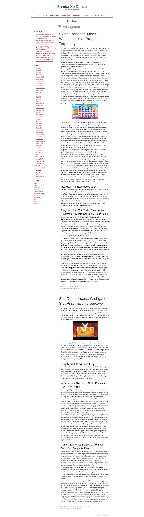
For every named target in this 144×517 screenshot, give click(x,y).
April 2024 (38, 125)
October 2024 (39, 112)
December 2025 (40, 81)
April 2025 (38, 99)
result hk (36, 189)
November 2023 (40, 136)
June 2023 (38, 148)
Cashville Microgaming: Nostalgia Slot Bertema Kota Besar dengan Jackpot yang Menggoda (45, 42)
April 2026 (38, 72)
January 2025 (39, 105)
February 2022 (40, 176)
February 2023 (40, 156)
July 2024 (38, 119)
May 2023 (38, 150)
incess (63, 508)
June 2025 (38, 94)
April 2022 (38, 172)
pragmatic (69, 288)
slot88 (35, 201)
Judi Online (54, 15)
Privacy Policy (100, 15)
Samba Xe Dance (72, 6)
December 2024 (40, 108)
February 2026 (40, 77)
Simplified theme (108, 515)
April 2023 (38, 152)
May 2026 (38, 70)
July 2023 (38, 145)
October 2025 (39, 86)
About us (76, 15)
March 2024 (39, 128)
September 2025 (40, 88)
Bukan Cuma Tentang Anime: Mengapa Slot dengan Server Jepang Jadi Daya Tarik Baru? (46, 47)
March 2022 (39, 174)
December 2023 (40, 134)
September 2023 (40, 141)
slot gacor (37, 197)
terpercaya (78, 288)
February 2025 (40, 103)
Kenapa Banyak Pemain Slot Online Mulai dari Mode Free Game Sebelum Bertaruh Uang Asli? (46, 36)
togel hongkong (38, 191)
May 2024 (38, 123)
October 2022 (39, 165)
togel (35, 185)
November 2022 (40, 163)
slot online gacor (39, 187)
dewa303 (36, 195)
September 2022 (40, 168)
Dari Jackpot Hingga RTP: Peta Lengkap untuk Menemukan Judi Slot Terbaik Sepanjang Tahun (46, 53)
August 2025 (39, 90)
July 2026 (38, 68)
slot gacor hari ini (39, 193)
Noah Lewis (80, 286)
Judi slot (36, 203)
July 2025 (38, 92)
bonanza (64, 288)
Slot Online (42, 15)
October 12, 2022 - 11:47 (68, 286)
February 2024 (40, 130)
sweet (73, 288)
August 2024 (39, 117)
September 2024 (40, 114)
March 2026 (39, 74)
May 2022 (38, 170)
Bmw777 (36, 183)
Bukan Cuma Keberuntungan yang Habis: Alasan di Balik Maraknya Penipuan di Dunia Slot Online (45, 59)
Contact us (88, 15)
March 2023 (39, 154)
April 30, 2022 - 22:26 (67, 506)
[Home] (67, 21)
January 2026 (39, 79)
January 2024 (39, 132)
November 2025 (40, 83)
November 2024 (40, 110)
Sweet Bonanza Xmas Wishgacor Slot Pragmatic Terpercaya (80, 39)
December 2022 (40, 161)
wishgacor (84, 288)
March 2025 (39, 101)
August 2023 (39, 143)
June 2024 (38, 121)
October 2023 (39, 139)
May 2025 (38, 97)
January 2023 (39, 159)
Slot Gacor (66, 15)
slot (35, 199)
